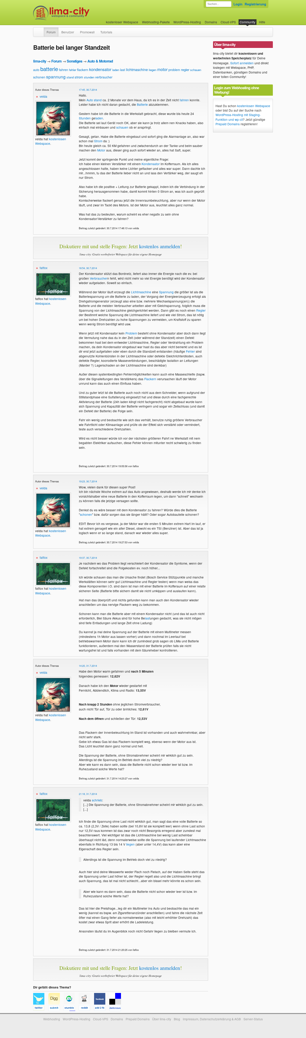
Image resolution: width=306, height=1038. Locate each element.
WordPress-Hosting (187, 22)
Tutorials (106, 32)
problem (174, 69)
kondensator (100, 69)
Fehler (190, 351)
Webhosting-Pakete (156, 22)
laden (115, 70)
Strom (98, 141)
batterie (49, 69)
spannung (56, 76)
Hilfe (262, 22)
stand (70, 77)
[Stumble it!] (71, 1008)
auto (36, 69)
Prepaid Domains (227, 124)
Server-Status (253, 1019)
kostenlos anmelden (159, 246)
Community (247, 22)
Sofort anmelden (242, 63)
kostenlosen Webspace (253, 106)
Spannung (166, 292)
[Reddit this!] (86, 1008)
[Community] (41, 30)
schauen (195, 70)
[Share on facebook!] (101, 1008)
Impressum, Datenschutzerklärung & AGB (212, 1019)
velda (43, 96)
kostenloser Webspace (122, 22)
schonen (39, 77)
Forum (51, 32)
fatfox (43, 267)
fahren (63, 69)
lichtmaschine (137, 69)
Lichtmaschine (141, 292)
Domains (211, 22)
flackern (82, 69)
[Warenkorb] (269, 19)
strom (79, 77)
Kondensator (151, 164)
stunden (89, 77)
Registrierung (255, 4)
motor (162, 69)
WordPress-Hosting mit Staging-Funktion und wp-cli (238, 116)
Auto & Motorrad (100, 61)
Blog (177, 1019)
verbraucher (103, 77)
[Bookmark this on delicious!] (116, 1008)
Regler (201, 310)
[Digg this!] (56, 1008)
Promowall (87, 32)
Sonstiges (74, 61)
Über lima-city (161, 1019)
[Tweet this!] (40, 1008)
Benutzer (67, 32)
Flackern (150, 379)
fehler (72, 70)
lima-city (39, 61)
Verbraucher (98, 278)
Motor (101, 150)
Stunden (85, 118)
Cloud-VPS (228, 22)
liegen (152, 70)
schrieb (97, 800)
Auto (89, 100)
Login (237, 4)
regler (185, 69)
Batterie (142, 104)
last (122, 69)
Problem (131, 333)
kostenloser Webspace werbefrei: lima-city (78, 13)
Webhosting (51, 1019)
